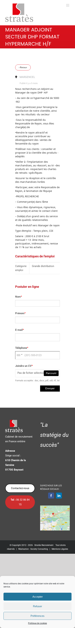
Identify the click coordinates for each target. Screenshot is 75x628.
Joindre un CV (24, 365)
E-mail (19, 329)
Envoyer (50, 388)
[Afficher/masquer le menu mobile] (68, 5)
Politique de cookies (37, 623)
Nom (18, 296)
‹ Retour (23, 67)
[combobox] (19, 355)
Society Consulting (39, 549)
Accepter (37, 596)
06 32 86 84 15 (20, 502)
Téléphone (21, 347)
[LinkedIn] (59, 496)
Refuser (37, 606)
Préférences (37, 615)
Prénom (20, 313)
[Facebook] (51, 496)
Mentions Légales (60, 549)
